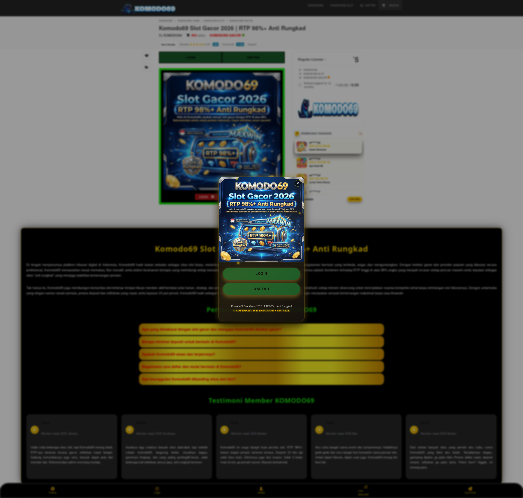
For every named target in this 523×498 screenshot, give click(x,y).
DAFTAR (261, 289)
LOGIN (261, 273)
